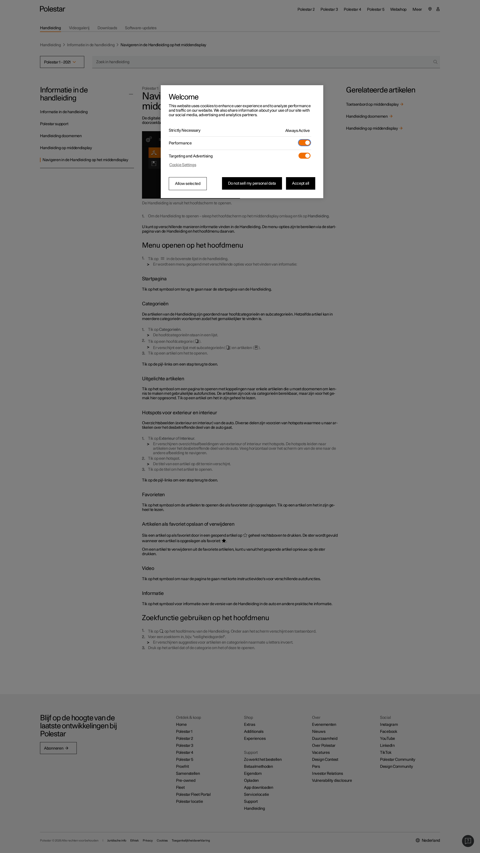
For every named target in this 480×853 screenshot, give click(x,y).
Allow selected (187, 184)
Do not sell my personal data (252, 183)
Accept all (300, 183)
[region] (242, 141)
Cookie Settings (182, 165)
